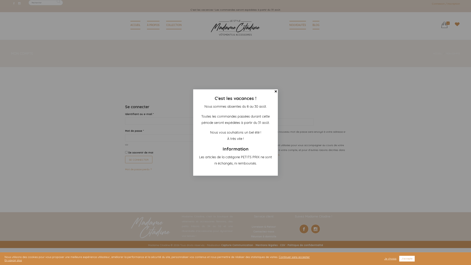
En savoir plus (13, 260)
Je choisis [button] (390, 258)
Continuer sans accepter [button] (294, 257)
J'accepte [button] (406, 258)
